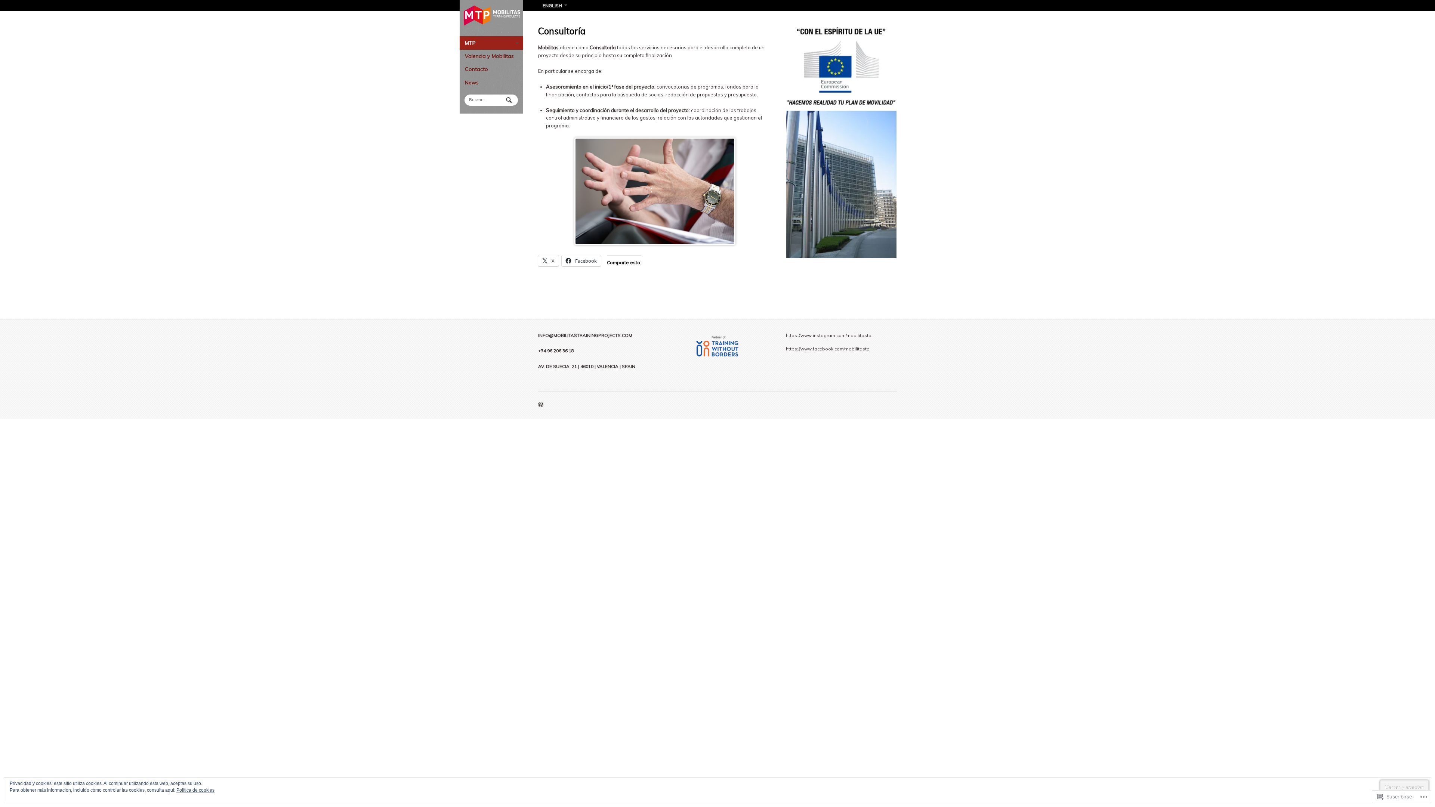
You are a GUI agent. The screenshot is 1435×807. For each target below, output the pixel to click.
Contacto (476, 69)
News (472, 82)
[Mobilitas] (491, 16)
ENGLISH (552, 5)
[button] (841, 142)
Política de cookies (195, 790)
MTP (470, 43)
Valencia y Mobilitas (489, 56)
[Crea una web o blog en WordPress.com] (540, 405)
